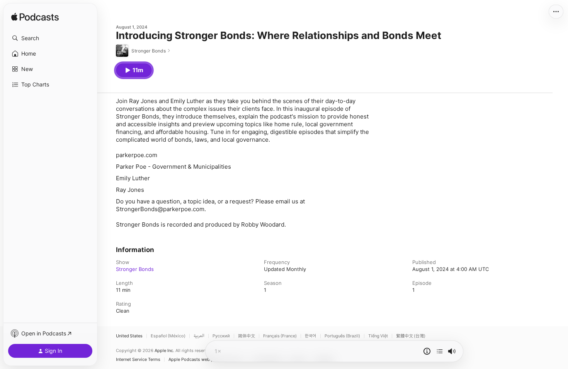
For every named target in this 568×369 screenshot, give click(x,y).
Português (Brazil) (342, 336)
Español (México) (168, 336)
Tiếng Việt (378, 336)
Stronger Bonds (135, 269)
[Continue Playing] (439, 351)
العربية (199, 336)
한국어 (310, 336)
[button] (50, 38)
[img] (35, 17)
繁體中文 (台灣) (410, 336)
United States (129, 336)
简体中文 (246, 336)
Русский (221, 336)
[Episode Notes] (427, 351)
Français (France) (280, 336)
